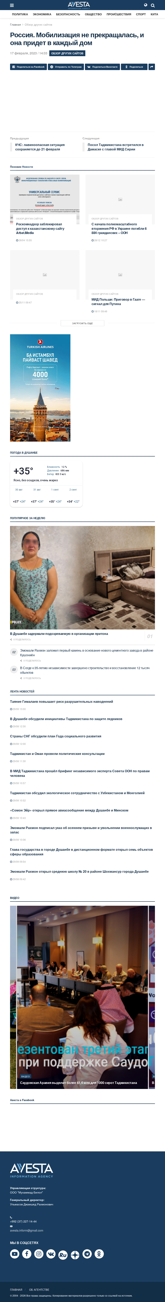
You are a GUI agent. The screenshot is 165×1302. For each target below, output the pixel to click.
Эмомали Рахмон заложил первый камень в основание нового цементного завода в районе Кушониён (86, 652)
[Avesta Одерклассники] (99, 1254)
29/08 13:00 (19, 709)
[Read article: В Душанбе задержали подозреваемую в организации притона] (82, 578)
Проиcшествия (119, 14)
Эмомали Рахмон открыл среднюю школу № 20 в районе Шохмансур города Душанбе (79, 871)
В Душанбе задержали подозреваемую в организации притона (59, 633)
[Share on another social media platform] (151, 67)
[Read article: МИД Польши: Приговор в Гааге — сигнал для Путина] (120, 275)
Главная (15, 24)
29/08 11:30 (19, 761)
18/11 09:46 (100, 311)
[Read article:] (44, 275)
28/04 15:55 (25, 240)
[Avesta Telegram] (87, 1254)
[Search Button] (153, 5)
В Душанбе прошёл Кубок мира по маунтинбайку (58, 1082)
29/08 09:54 (19, 861)
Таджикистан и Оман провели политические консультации (57, 753)
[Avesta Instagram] (38, 1254)
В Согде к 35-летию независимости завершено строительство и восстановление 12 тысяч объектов (85, 670)
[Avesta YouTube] (14, 1254)
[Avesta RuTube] (63, 1255)
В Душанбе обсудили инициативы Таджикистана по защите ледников (66, 718)
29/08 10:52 (19, 800)
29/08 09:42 (19, 879)
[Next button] (152, 997)
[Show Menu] (12, 5)
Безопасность (68, 14)
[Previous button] (12, 997)
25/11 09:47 (25, 302)
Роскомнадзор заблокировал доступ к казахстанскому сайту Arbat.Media (40, 228)
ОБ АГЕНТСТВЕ (39, 1290)
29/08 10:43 (19, 818)
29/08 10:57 (19, 783)
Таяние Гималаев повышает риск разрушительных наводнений (61, 701)
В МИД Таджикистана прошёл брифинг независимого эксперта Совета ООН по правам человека (80, 773)
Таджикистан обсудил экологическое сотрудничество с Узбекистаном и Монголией (77, 793)
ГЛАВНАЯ (16, 1290)
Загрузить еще (82, 323)
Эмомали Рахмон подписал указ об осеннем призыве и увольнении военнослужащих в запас (81, 829)
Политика (20, 14)
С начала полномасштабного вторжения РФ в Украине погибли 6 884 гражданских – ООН (119, 228)
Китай (155, 14)
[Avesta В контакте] (51, 1254)
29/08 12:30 (19, 726)
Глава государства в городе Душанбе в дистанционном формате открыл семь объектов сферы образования (81, 851)
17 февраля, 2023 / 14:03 (28, 53)
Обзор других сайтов (38, 24)
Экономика (42, 14)
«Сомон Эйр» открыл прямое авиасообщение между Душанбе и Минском (69, 810)
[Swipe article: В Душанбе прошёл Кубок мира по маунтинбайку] (82, 997)
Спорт (141, 14)
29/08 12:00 (19, 743)
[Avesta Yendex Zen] (75, 1255)
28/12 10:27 (100, 240)
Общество (93, 14)
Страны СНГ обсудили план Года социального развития (55, 736)
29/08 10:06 (19, 839)
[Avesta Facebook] (26, 1254)
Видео (25, 1076)
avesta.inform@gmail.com (26, 1230)
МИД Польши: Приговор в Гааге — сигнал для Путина (118, 301)
